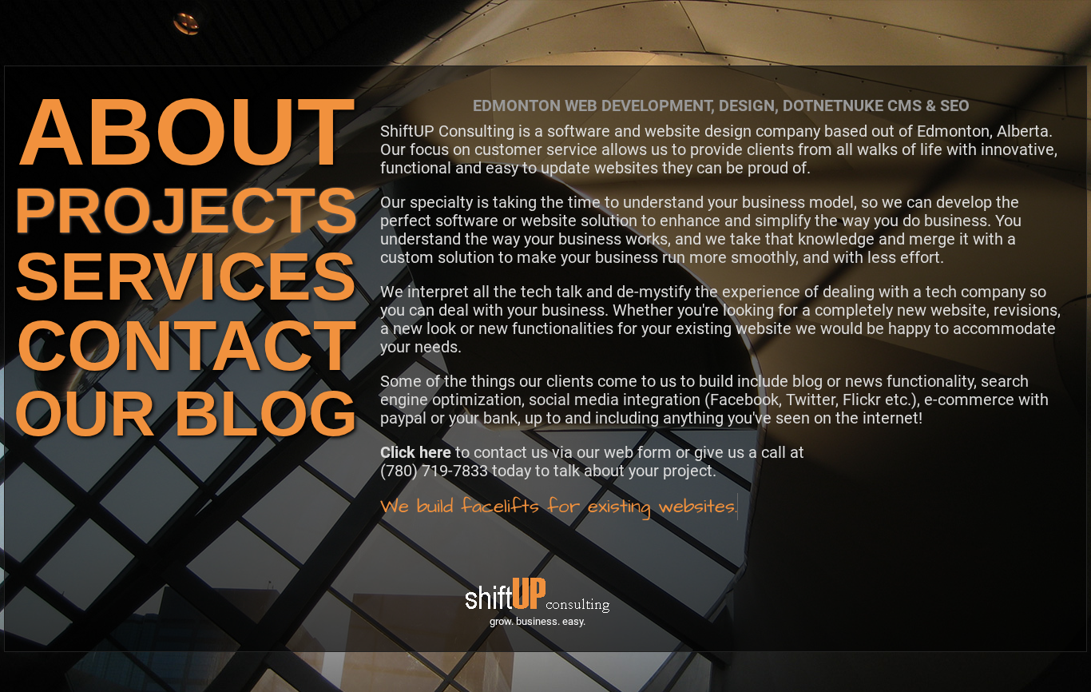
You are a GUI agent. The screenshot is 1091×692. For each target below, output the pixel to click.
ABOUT (186, 131)
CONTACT (186, 345)
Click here (415, 452)
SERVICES (185, 276)
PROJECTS (186, 210)
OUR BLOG (186, 413)
